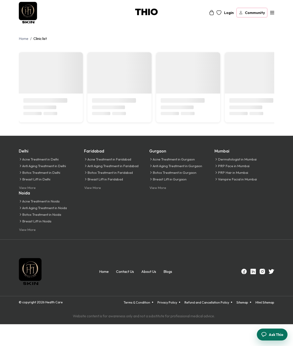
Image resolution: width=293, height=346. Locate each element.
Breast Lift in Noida (36, 221)
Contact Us (125, 271)
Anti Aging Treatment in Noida (44, 208)
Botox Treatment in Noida (41, 214)
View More (27, 187)
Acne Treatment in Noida (41, 201)
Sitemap (242, 302)
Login (229, 12)
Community (255, 12)
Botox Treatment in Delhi (41, 172)
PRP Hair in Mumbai (233, 172)
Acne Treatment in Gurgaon (174, 159)
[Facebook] (244, 271)
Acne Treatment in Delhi (40, 159)
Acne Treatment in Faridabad (109, 159)
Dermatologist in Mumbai (237, 159)
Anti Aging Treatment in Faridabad (112, 166)
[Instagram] (262, 271)
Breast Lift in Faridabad (105, 179)
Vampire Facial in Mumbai (237, 179)
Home (104, 271)
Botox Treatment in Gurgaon (174, 172)
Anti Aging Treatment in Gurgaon (177, 166)
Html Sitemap (264, 302)
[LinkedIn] (253, 271)
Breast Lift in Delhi (36, 179)
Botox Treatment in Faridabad (110, 172)
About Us (148, 271)
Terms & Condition (137, 302)
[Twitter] (271, 271)
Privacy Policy (167, 302)
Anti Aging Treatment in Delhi (44, 166)
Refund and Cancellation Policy (206, 302)
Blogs (167, 271)
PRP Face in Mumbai (234, 166)
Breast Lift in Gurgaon (170, 179)
